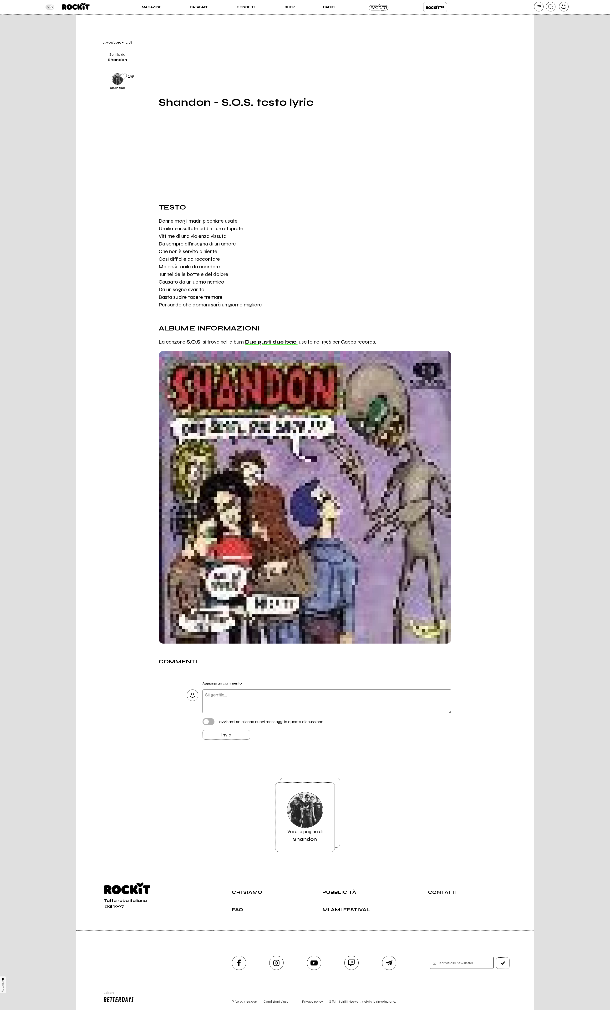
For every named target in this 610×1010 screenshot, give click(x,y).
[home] (76, 7)
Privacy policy (312, 1002)
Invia (226, 735)
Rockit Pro (435, 7)
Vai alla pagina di (305, 835)
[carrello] (539, 6)
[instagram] (276, 963)
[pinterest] (463, 78)
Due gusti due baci (271, 342)
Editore (106, 995)
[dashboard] (564, 6)
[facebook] (463, 46)
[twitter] (463, 29)
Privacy (3, 986)
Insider (379, 7)
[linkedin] (463, 62)
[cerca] (550, 6)
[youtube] (314, 963)
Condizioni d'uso (276, 1002)
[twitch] (351, 963)
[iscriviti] (503, 963)
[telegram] (389, 963)
